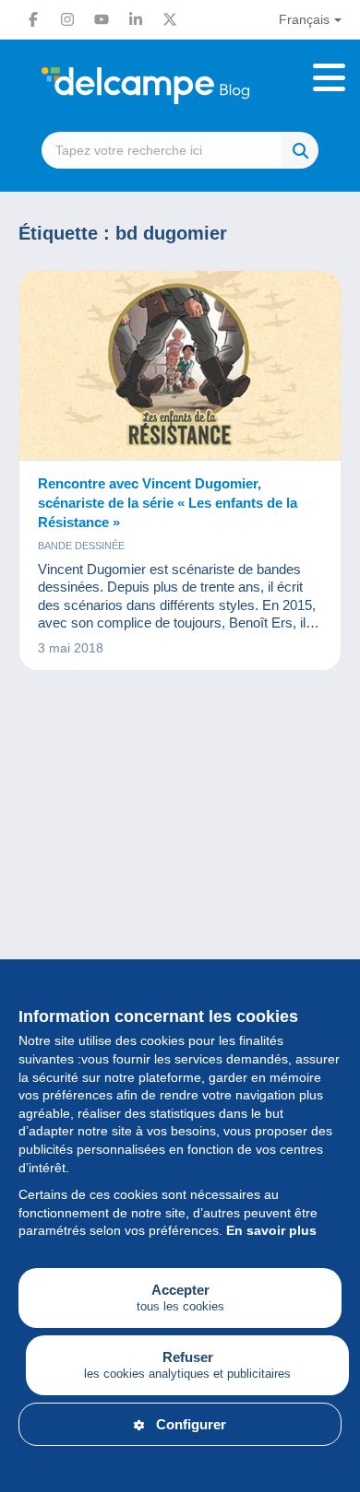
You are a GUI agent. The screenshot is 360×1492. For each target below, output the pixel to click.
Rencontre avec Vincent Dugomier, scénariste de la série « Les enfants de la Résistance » (167, 503)
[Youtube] (101, 19)
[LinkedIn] (135, 19)
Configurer (191, 1424)
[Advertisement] (180, 906)
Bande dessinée (81, 545)
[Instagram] (67, 19)
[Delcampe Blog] (180, 86)
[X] (170, 19)
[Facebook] (33, 19)
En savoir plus (271, 1230)
